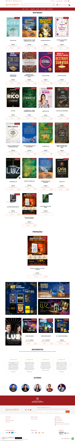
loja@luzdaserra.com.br (60, 422)
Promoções (32, 9)
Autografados (50, 9)
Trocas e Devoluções (34, 418)
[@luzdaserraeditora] (37, 398)
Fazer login (65, 4)
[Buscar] (53, 5)
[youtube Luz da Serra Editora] (69, 1)
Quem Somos (7, 418)
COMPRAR (11, 83)
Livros (26, 9)
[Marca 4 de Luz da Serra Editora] (49, 387)
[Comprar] (19, 48)
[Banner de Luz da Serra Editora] (21, 298)
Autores (37, 9)
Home (23, 9)
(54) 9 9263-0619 (59, 420)
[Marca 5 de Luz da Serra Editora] (61, 387)
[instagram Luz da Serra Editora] (65, 1)
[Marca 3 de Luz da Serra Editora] (37, 387)
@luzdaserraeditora (37, 402)
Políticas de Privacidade (9, 420)
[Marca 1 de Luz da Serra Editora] (13, 387)
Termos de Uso (7, 421)
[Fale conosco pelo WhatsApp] (72, 438)
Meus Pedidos (43, 9)
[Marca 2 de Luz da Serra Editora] (25, 387)
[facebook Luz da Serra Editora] (67, 1)
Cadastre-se (60, 4)
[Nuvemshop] (65, 438)
